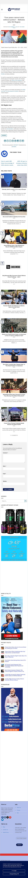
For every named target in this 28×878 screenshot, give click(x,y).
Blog (4, 827)
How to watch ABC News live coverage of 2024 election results (7, 163)
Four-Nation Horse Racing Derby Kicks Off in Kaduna (15, 661)
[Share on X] (10, 141)
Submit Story (6, 832)
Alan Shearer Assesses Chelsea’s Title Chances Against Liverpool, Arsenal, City (14, 671)
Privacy (18, 810)
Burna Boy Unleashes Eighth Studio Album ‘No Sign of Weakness (16, 656)
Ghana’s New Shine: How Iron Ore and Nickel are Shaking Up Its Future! (15, 648)
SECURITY (16, 145)
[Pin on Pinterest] (15, 141)
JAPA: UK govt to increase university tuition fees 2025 (21, 163)
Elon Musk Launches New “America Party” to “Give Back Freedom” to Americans (14, 365)
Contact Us (5, 829)
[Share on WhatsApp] (5, 141)
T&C (18, 812)
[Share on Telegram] (23, 141)
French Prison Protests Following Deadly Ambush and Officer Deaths (14, 424)
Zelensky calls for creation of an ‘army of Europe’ (14, 189)
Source (4, 135)
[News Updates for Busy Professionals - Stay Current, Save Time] (14, 9)
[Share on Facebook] (7, 141)
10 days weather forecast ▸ (14, 560)
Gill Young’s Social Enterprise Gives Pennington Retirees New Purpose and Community (14, 666)
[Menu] (2, 9)
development (10, 128)
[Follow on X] (7, 817)
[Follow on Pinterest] (10, 817)
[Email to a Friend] (13, 141)
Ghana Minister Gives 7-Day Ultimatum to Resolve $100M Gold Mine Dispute (14, 246)
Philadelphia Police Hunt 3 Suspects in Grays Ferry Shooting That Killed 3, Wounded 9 (14, 395)
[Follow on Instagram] (5, 817)
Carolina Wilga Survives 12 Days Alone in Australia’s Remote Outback (14, 679)
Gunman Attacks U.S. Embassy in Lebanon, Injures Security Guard (14, 306)
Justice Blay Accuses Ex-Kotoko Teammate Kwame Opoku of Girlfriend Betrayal (15, 675)
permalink (14, 146)
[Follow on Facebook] (2, 817)
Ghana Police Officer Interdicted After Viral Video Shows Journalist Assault (15, 652)
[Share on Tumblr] (20, 141)
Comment (5, 452)
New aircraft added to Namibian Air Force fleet (14, 216)
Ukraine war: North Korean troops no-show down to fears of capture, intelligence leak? (14, 335)
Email (4, 473)
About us (19, 807)
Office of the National (16, 80)
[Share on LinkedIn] (18, 141)
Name (4, 466)
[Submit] (25, 501)
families (3, 74)
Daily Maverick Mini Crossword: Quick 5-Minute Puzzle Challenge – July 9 (14, 276)
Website (5, 481)
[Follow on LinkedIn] (2, 819)
